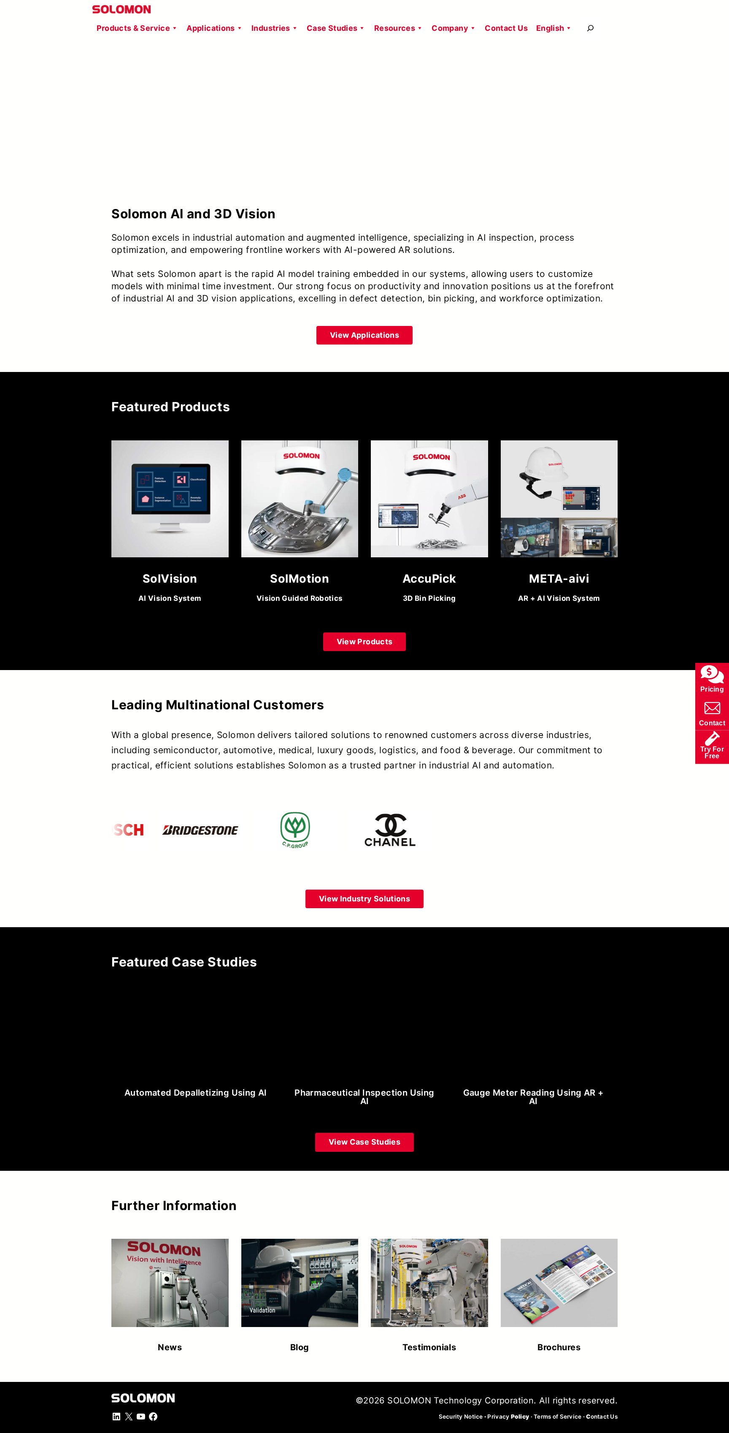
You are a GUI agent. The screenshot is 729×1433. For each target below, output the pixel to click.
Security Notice (461, 1416)
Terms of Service (557, 1416)
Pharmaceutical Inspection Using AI (364, 1097)
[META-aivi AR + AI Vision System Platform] (559, 524)
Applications (210, 28)
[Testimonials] (429, 1291)
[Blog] (300, 1291)
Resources (394, 28)
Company (450, 28)
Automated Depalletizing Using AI (195, 1093)
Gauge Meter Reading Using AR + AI (533, 1097)
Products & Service (133, 28)
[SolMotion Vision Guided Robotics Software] (300, 524)
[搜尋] (590, 28)
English (550, 28)
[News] (170, 1291)
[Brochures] (559, 1291)
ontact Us (602, 1416)
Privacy (508, 1416)
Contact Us (506, 28)
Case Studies (332, 28)
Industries (270, 28)
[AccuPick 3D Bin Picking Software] (429, 524)
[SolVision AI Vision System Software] (170, 524)
